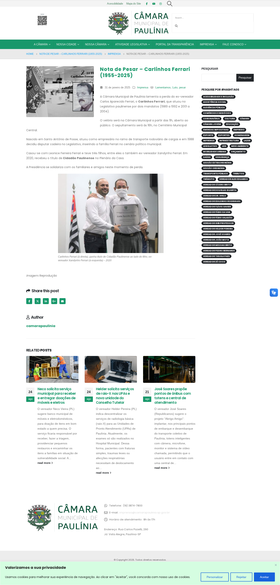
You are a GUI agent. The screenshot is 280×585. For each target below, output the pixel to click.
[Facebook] (147, 4)
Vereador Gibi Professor (218, 223)
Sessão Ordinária (213, 168)
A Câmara (41, 44)
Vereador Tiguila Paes (216, 256)
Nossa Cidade (66, 44)
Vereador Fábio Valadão (217, 217)
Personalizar (215, 577)
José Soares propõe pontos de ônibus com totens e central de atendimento (172, 396)
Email (62, 301)
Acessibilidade (115, 3)
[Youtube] (154, 4)
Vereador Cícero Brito (217, 184)
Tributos (238, 173)
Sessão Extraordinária (217, 162)
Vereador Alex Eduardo (233, 179)
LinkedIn (46, 301)
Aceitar (264, 577)
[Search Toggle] (170, 3)
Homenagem (241, 135)
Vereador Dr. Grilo (214, 195)
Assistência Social (214, 102)
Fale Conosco (233, 44)
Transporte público (215, 173)
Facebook (29, 301)
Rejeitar (241, 577)
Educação (232, 124)
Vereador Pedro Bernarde (219, 250)
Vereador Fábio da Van (216, 212)
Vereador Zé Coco (214, 261)
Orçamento (238, 151)
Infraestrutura (229, 140)
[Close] (275, 564)
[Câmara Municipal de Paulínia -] (138, 23)
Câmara (244, 118)
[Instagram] (161, 4)
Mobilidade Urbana (214, 151)
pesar (182, 87)
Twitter (38, 301)
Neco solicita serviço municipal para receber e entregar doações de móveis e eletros (57, 396)
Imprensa (207, 44)
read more (44, 463)
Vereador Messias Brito (217, 245)
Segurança (222, 157)
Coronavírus (211, 118)
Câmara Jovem (212, 124)
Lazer (247, 140)
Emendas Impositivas (216, 129)
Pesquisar (209, 68)
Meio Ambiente (239, 146)
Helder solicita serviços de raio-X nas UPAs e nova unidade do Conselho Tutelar (115, 396)
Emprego (239, 129)
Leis (224, 146)
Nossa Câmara (96, 44)
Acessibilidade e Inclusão (218, 96)
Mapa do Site (133, 3)
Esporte (208, 135)
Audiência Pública (214, 107)
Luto (175, 87)
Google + (54, 301)
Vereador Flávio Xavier (217, 206)
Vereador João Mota (216, 239)
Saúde (207, 157)
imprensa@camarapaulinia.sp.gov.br (145, 512)
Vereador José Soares (216, 234)
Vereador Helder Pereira (218, 228)
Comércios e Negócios (217, 113)
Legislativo (210, 146)
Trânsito (208, 179)
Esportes (224, 135)
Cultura (230, 118)
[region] (140, 573)
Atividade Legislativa (131, 44)
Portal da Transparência (175, 44)
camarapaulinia (40, 326)
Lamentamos (163, 87)
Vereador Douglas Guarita (219, 190)
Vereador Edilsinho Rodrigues (221, 201)
